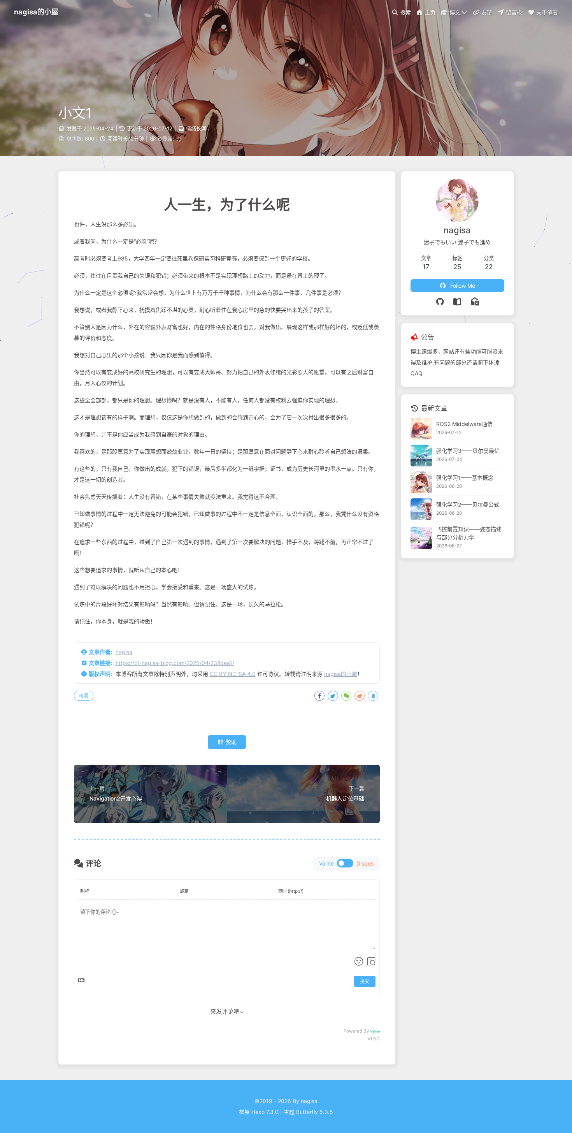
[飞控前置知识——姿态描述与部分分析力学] (421, 538)
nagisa (124, 652)
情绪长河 (196, 128)
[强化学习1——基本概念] (421, 482)
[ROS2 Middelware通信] (421, 429)
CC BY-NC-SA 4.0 (233, 673)
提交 (364, 981)
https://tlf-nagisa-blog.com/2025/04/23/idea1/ (175, 663)
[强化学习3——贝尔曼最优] (421, 455)
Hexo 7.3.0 (265, 1111)
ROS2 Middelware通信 (464, 423)
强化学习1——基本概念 (464, 477)
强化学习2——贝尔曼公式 (467, 504)
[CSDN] (457, 301)
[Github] (440, 301)
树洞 (83, 695)
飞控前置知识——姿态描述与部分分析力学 (469, 533)
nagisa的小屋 (340, 673)
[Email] (475, 301)
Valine (375, 1031)
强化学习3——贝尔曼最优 (468, 450)
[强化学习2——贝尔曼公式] (421, 509)
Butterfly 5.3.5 (314, 1111)
